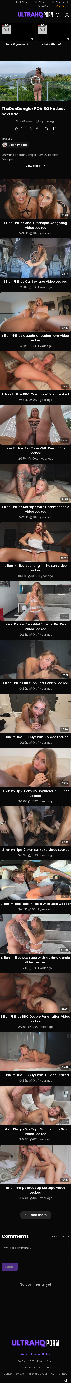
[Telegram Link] (66, 1380)
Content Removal (14, 1373)
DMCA (21, 1361)
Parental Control (37, 1373)
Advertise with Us (35, 1354)
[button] (35, 199)
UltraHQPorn (22, 2)
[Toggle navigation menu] (4, 15)
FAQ (52, 1373)
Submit (10, 1267)
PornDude (62, 6)
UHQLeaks (58, 2)
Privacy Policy (45, 1361)
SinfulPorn (44, 6)
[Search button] (58, 15)
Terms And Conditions (27, 1367)
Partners (62, 1373)
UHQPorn (41, 2)
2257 (31, 1361)
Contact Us (50, 1367)
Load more (38, 1215)
